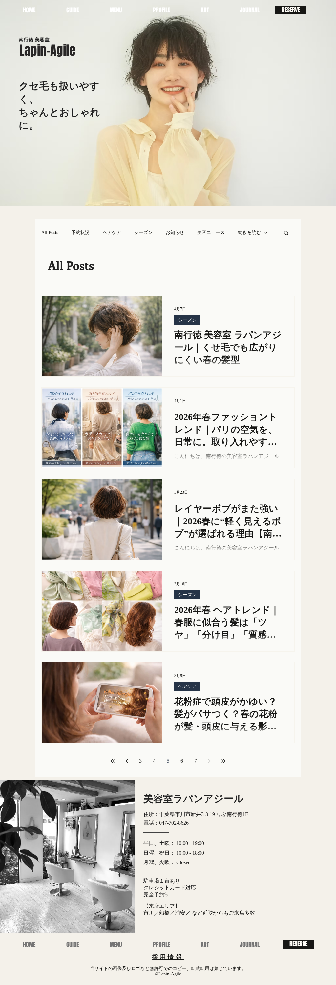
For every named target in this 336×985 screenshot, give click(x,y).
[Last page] (223, 761)
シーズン (143, 232)
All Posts (49, 232)
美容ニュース (211, 232)
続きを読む (249, 232)
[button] (115, 10)
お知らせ (175, 232)
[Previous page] (127, 761)
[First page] (113, 761)
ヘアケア (112, 232)
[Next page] (209, 761)
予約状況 (80, 232)
